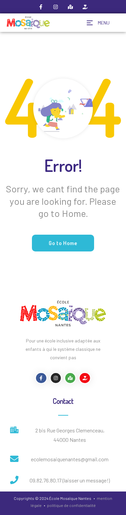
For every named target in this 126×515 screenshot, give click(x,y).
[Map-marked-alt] (71, 7)
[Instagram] (56, 7)
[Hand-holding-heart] (85, 7)
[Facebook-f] (41, 7)
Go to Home (63, 243)
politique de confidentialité (71, 505)
